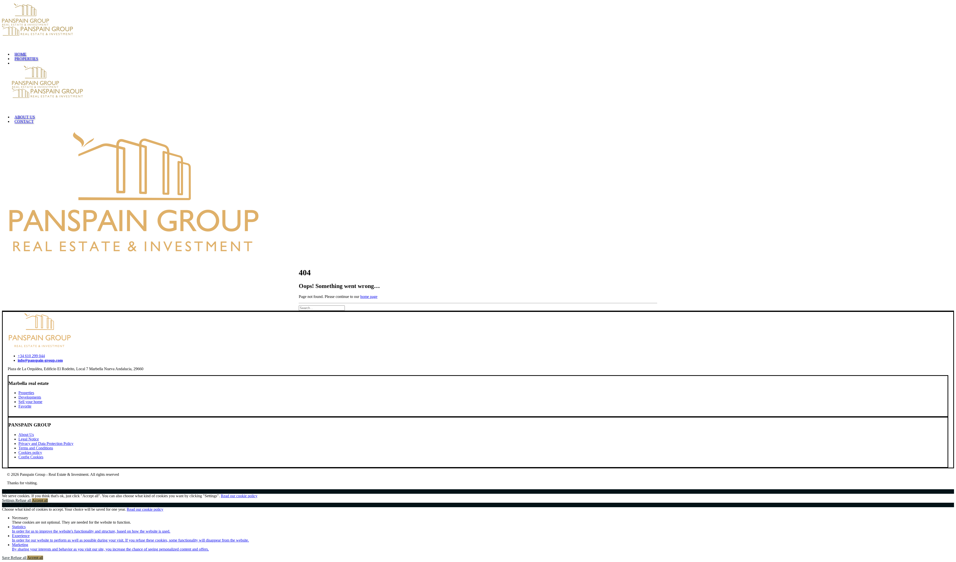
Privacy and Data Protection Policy (45, 443)
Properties (26, 59)
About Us (24, 117)
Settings (8, 500)
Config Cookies (30, 457)
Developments (29, 397)
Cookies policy (30, 452)
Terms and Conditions (35, 448)
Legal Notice (28, 439)
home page (368, 296)
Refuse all (23, 500)
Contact (24, 121)
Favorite (24, 406)
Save (6, 558)
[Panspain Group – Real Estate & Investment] (478, 25)
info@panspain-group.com (40, 360)
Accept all (40, 500)
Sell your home (30, 402)
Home (20, 54)
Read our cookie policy (239, 496)
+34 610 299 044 (31, 356)
